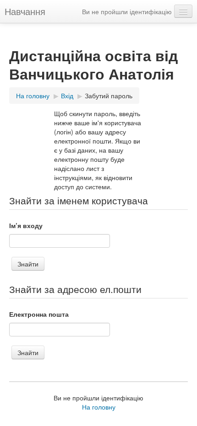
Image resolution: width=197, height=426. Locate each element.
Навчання (25, 11)
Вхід (67, 95)
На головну (32, 95)
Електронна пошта (39, 314)
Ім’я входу (26, 225)
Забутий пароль (108, 95)
